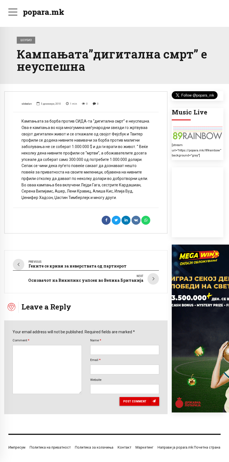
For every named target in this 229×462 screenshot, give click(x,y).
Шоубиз (26, 40)
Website (95, 380)
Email (95, 360)
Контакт (124, 447)
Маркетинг (144, 447)
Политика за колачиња (94, 447)
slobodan (27, 103)
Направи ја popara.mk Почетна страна (189, 447)
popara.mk (43, 12)
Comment (21, 340)
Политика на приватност (50, 447)
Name (95, 340)
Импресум (16, 447)
